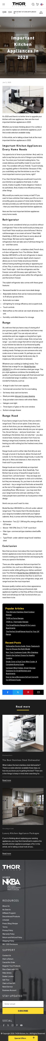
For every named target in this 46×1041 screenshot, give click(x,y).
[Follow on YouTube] (21, 1025)
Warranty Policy (8, 934)
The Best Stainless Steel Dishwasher (21, 760)
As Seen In (6, 910)
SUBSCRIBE (23, 1011)
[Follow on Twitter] (8, 1025)
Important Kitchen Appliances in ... (25, 12)
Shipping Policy (8, 941)
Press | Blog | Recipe (10, 924)
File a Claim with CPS (10, 969)
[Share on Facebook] (7, 692)
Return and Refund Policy (12, 937)
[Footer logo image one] (23, 867)
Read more (6, 780)
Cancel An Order (8, 962)
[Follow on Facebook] (3, 1025)
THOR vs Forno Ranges (15, 618)
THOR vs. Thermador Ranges (17, 622)
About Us (6, 906)
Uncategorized (8, 828)
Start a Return (7, 959)
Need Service (7, 987)
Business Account (9, 990)
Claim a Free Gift (8, 983)
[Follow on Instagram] (12, 1025)
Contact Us (6, 955)
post (10, 12)
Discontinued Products (11, 917)
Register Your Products (11, 966)
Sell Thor (5, 980)
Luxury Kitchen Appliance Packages (20, 833)
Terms (4, 927)
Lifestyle (5, 920)
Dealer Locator (8, 976)
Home (4, 12)
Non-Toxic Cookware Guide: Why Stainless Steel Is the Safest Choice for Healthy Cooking (22, 655)
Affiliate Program (9, 913)
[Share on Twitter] (18, 692)
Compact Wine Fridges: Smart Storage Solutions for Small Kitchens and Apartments (20, 671)
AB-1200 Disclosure (10, 944)
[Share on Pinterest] (28, 692)
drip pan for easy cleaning (25, 396)
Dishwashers (7, 755)
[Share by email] (38, 692)
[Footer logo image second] (23, 883)
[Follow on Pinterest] (17, 1025)
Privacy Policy (7, 930)
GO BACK (41, 12)
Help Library (7, 973)
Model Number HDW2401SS (28, 573)
